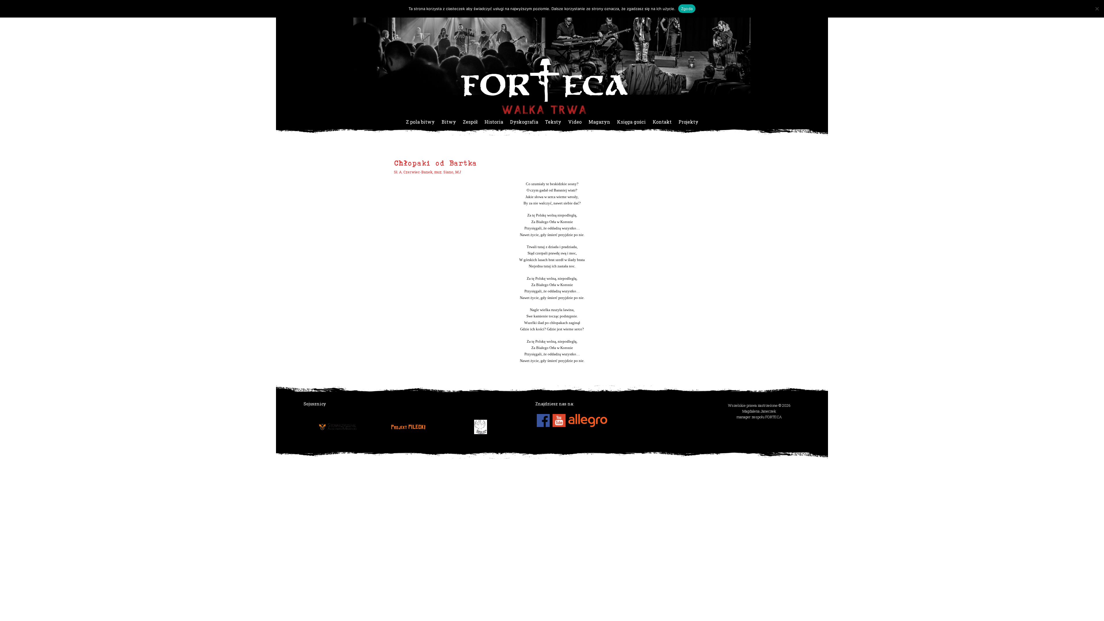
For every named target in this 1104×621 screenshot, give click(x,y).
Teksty (553, 122)
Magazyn (599, 122)
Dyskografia (524, 122)
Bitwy (449, 122)
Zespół (470, 122)
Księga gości (631, 122)
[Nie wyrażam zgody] (1097, 9)
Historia (493, 122)
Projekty (688, 122)
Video (575, 122)
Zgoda (687, 8)
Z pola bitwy (420, 122)
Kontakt (662, 122)
